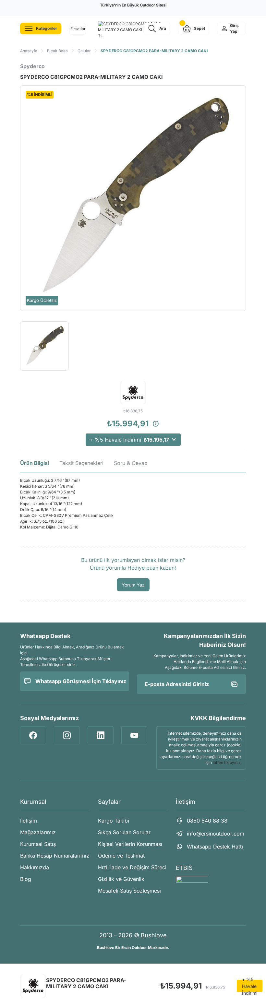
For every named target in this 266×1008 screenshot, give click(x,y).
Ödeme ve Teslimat (121, 855)
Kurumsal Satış (38, 844)
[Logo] (133, 30)
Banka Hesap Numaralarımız (54, 855)
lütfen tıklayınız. (227, 762)
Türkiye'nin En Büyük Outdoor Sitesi (133, 5)
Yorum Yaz (133, 584)
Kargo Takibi (113, 820)
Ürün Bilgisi (34, 463)
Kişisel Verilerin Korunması (130, 844)
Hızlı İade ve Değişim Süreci (132, 867)
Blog (25, 879)
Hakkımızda (34, 867)
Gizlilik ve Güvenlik (121, 879)
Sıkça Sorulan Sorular (124, 832)
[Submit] (234, 684)
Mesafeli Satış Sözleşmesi (129, 890)
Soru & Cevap (131, 463)
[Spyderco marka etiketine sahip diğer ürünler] (33, 986)
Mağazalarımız (38, 832)
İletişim (28, 820)
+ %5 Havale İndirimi (129, 439)
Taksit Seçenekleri (81, 463)
